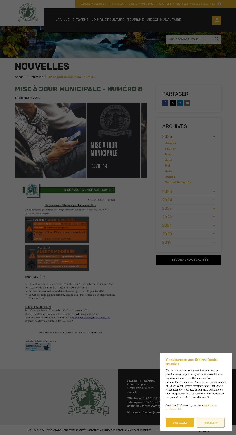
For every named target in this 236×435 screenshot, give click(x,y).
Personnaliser (211, 422)
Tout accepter (180, 422)
